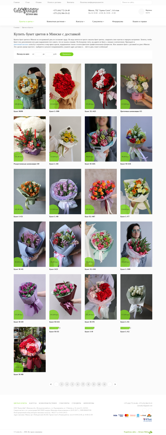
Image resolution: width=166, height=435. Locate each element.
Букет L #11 (124, 322)
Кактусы (79, 21)
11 (104, 384)
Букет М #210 (125, 164)
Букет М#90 (18, 111)
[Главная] (30, 11)
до (44, 54)
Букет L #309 (125, 269)
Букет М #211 (54, 322)
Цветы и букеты (20, 403)
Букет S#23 (53, 269)
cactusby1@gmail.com (144, 406)
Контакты (70, 2)
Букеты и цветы (26, 21)
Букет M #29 (18, 322)
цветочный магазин (21, 44)
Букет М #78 (89, 322)
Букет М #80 (18, 374)
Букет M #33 (54, 332)
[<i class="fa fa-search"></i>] (149, 2)
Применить (66, 54)
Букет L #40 (53, 217)
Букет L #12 (124, 332)
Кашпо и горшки (140, 21)
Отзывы (38, 2)
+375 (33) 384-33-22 (61, 13)
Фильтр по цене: (23, 54)
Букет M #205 (90, 164)
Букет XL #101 (90, 269)
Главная (16, 2)
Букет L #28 (53, 164)
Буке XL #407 (90, 217)
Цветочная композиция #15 (131, 111)
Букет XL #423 (90, 111)
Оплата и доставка (54, 2)
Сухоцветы (76, 403)
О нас (28, 2)
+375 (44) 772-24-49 (61, 10)
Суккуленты (97, 21)
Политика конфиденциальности (91, 2)
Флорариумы (117, 21)
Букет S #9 (89, 332)
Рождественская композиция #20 (26, 164)
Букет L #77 (124, 217)
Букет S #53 (18, 217)
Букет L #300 (54, 111)
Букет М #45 (18, 269)
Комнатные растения (55, 21)
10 (99, 384)
